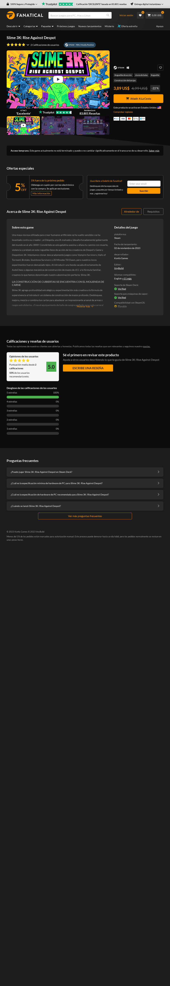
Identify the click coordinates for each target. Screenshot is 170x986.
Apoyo (159, 26)
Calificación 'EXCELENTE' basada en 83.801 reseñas (101, 4)
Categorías (29, 26)
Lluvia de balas (141, 75)
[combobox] (85, 15)
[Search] (108, 15)
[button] (22, 4)
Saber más (154, 150)
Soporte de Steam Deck (126, 285)
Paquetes (46, 26)
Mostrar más (83, 306)
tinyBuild (119, 268)
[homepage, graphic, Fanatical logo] (25, 15)
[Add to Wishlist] (160, 68)
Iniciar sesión (126, 15)
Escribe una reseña (88, 368)
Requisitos (153, 211)
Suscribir (144, 191)
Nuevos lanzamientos (90, 26)
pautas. (146, 346)
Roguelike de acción (123, 75)
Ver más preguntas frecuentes (85, 516)
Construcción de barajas (125, 80)
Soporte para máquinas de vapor (130, 293)
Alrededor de (131, 211)
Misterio (109, 26)
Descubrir (12, 26)
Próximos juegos (66, 26)
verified (122, 288)
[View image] (23, 125)
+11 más (127, 278)
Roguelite (155, 75)
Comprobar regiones (123, 112)
